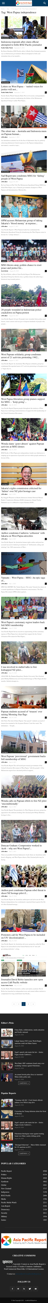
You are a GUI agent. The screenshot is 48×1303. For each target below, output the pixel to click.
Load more (23, 1083)
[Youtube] (35, 1288)
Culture (4, 395)
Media (3, 1199)
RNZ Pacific (5, 1195)
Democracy (5, 1209)
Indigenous (5, 1192)
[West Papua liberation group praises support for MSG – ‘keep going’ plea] (24, 385)
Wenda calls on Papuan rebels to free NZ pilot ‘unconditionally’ (23, 802)
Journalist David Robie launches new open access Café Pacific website (22, 981)
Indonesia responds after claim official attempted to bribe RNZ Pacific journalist (21, 43)
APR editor (4, 137)
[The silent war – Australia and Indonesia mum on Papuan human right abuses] (24, 117)
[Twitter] (29, 1288)
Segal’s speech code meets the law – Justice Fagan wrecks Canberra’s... (29, 1053)
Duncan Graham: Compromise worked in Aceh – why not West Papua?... (21, 847)
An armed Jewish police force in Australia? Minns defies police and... (29, 1075)
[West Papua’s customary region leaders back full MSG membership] (24, 608)
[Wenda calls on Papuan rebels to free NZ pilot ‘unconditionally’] (24, 786)
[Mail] (18, 1288)
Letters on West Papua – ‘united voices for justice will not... (22, 88)
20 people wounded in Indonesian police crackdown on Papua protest (21, 311)
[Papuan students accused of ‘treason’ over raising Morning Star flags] (24, 697)
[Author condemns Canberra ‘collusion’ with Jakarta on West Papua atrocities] (24, 518)
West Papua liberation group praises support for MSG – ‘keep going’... (23, 400)
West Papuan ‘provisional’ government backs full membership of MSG (23, 758)
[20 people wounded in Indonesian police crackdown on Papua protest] (24, 295)
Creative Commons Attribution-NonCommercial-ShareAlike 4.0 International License (24, 1267)
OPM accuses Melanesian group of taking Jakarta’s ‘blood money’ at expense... (21, 222)
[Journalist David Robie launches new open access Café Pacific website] (24, 965)
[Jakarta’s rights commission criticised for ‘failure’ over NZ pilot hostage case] (24, 474)
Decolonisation (5, 38)
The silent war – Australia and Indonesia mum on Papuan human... (23, 132)
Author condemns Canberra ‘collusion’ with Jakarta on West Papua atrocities (23, 534)
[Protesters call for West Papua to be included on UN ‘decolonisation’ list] (24, 920)
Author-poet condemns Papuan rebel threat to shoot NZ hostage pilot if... (23, 891)
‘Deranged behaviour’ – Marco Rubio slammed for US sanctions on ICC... (30, 1146)
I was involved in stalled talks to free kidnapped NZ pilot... (19, 668)
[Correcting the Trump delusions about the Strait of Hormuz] (7, 1114)
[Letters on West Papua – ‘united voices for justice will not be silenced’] (24, 72)
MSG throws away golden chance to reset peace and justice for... (21, 266)
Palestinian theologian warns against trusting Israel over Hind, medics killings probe (29, 1134)
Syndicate (4, 1181)
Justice (3, 1220)
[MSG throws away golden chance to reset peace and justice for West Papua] (24, 251)
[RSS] (24, 1288)
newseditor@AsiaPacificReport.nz (28, 1274)
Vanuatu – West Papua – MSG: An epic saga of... (23, 579)
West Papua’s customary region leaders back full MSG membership (23, 624)
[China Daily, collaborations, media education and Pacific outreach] (7, 1033)
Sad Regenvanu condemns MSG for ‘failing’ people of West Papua (23, 177)
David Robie (4, 271)
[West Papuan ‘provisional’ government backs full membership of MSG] (24, 742)
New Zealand (6, 1188)
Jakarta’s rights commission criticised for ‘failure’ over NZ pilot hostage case (21, 490)
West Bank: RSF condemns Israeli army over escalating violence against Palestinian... (29, 1064)
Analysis (4, 127)
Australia (4, 529)
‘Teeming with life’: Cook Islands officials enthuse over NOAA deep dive (29, 1101)
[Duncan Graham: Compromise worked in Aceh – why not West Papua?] (24, 831)
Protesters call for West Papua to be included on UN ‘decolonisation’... (23, 936)
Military (4, 1216)
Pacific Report (6, 1171)
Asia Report (5, 484)
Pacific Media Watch (7, 48)
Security (4, 1213)
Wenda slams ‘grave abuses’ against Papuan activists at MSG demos (22, 445)
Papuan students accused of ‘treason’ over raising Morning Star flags (21, 713)
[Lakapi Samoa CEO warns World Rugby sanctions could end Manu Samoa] (7, 1044)
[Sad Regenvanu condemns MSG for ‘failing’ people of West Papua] (24, 161)
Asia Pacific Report (37, 1264)
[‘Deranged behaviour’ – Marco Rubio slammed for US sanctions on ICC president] (7, 1148)
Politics (4, 1174)
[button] (44, 3)
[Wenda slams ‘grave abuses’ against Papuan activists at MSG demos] (24, 429)
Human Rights (6, 1178)
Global (3, 886)
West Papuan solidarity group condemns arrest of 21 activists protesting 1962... (21, 356)
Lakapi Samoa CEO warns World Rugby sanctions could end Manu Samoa (28, 1042)
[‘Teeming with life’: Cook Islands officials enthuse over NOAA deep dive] (7, 1103)
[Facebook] (12, 1288)
